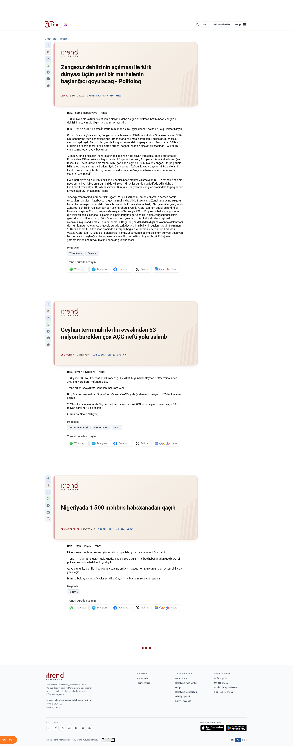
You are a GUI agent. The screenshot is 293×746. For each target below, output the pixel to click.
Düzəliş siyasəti (182, 696)
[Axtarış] (197, 24)
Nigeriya (73, 592)
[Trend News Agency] (54, 676)
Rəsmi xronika (143, 683)
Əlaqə (178, 687)
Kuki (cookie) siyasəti (224, 692)
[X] (62, 728)
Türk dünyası (75, 253)
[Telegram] (76, 728)
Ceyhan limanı (101, 427)
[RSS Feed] (89, 728)
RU (243, 740)
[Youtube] (69, 728)
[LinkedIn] (82, 728)
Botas (116, 427)
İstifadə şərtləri (221, 678)
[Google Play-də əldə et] (236, 728)
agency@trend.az (53, 707)
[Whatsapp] (49, 728)
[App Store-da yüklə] (212, 728)
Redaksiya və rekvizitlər (186, 683)
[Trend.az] (56, 24)
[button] (48, 45)
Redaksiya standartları (186, 692)
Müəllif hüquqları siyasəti (225, 687)
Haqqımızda (181, 678)
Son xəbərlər (142, 678)
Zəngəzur (92, 253)
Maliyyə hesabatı (183, 701)
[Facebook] (56, 728)
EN (232, 740)
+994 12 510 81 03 (54, 704)
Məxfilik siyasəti (221, 683)
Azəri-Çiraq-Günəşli (78, 427)
